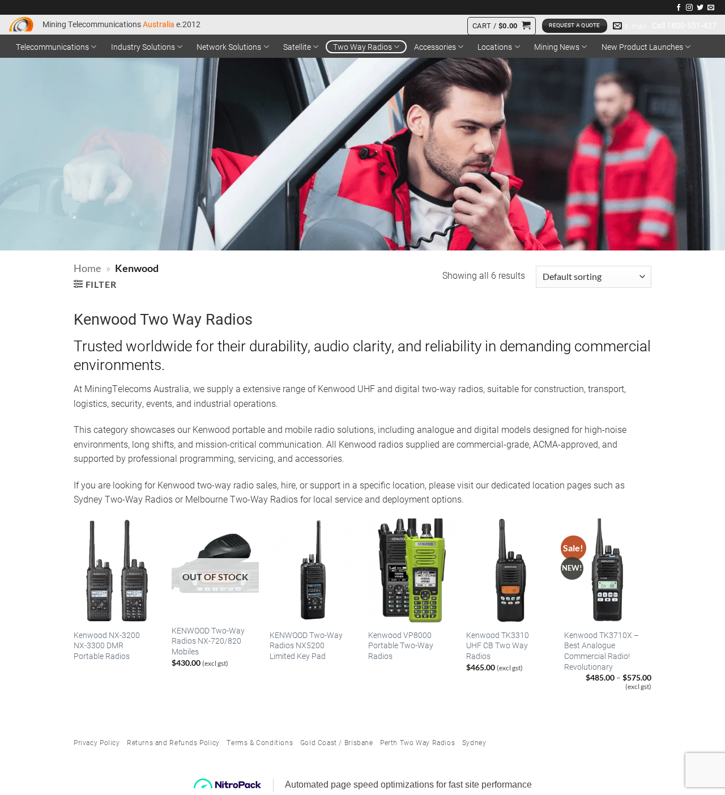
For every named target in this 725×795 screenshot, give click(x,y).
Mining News (556, 46)
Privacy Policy (97, 742)
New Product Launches (642, 46)
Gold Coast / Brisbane (336, 742)
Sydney (474, 742)
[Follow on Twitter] (700, 8)
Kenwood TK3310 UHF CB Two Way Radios (497, 645)
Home (87, 268)
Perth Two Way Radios (417, 742)
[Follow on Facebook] (678, 8)
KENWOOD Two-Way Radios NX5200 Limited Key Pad (306, 645)
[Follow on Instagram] (689, 8)
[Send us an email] (710, 8)
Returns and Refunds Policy (173, 742)
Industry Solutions (143, 46)
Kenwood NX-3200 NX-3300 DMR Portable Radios (107, 645)
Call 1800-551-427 (684, 25)
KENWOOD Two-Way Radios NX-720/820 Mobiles (208, 641)
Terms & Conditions (260, 742)
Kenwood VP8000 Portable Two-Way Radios (400, 645)
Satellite (297, 46)
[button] (501, 26)
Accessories (435, 46)
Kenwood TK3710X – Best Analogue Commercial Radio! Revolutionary (601, 651)
